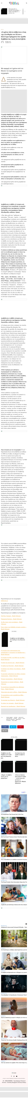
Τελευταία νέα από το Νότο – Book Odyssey (14, 692)
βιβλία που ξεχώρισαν (10, 719)
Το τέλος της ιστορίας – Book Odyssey (12, 703)
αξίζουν (19, 718)
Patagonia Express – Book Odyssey (11, 619)
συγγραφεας (8, 720)
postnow (15, 718)
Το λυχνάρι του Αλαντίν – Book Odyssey (13, 700)
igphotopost (21, 717)
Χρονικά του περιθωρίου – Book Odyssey (13, 706)
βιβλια (24, 718)
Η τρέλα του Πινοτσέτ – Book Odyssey (12, 666)
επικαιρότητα (18, 719)
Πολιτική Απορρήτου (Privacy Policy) (16, 1082)
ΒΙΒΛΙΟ (2, 29)
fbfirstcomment (9, 717)
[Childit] (14, 3)
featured (15, 717)
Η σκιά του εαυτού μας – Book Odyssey (12, 662)
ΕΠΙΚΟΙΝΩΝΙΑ (9, 1081)
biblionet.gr (4, 601)
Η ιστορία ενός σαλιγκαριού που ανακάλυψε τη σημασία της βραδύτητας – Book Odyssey (13, 652)
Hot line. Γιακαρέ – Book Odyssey (11, 616)
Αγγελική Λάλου (8, 41)
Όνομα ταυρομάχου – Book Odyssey (11, 679)
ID (3, 1081)
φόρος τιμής (14, 720)
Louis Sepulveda (9, 718)
